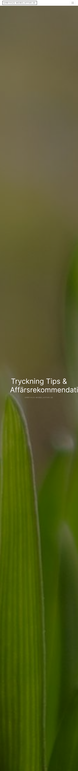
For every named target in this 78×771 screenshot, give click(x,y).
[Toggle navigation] (73, 3)
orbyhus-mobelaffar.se (20, 3)
